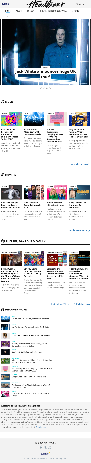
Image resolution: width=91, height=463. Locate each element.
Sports (75, 11)
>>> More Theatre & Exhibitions (70, 304)
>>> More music (80, 164)
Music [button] (19, 11)
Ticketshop (80, 4)
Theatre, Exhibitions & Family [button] (53, 11)
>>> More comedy (79, 230)
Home (8, 11)
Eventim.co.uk (41, 427)
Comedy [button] (30, 11)
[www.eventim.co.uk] (45, 453)
